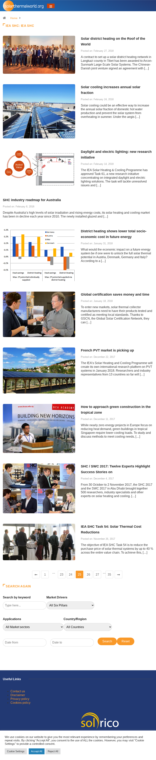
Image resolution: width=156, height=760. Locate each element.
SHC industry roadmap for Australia (32, 200)
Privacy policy (19, 699)
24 (70, 574)
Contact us (17, 691)
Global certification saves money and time (115, 294)
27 (97, 574)
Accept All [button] (36, 751)
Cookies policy (20, 702)
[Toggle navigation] (51, 6)
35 (109, 574)
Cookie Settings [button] (16, 751)
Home (14, 18)
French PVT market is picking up (107, 350)
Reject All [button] (53, 751)
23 (61, 574)
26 (88, 574)
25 (79, 574)
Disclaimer (17, 695)
